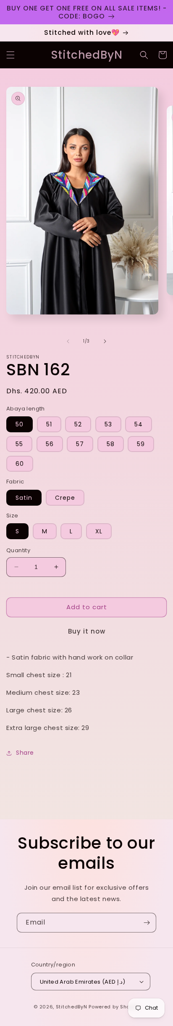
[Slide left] (68, 341)
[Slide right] (105, 341)
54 (138, 424)
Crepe (65, 498)
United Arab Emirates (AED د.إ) (83, 982)
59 (141, 444)
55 (19, 444)
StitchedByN (71, 1006)
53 (108, 424)
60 (20, 464)
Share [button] (25, 752)
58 (111, 444)
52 (78, 424)
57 (80, 444)
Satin (24, 498)
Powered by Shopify (114, 1006)
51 (49, 424)
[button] (10, 55)
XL (98, 531)
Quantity (18, 550)
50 (20, 424)
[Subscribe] (146, 922)
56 (50, 444)
